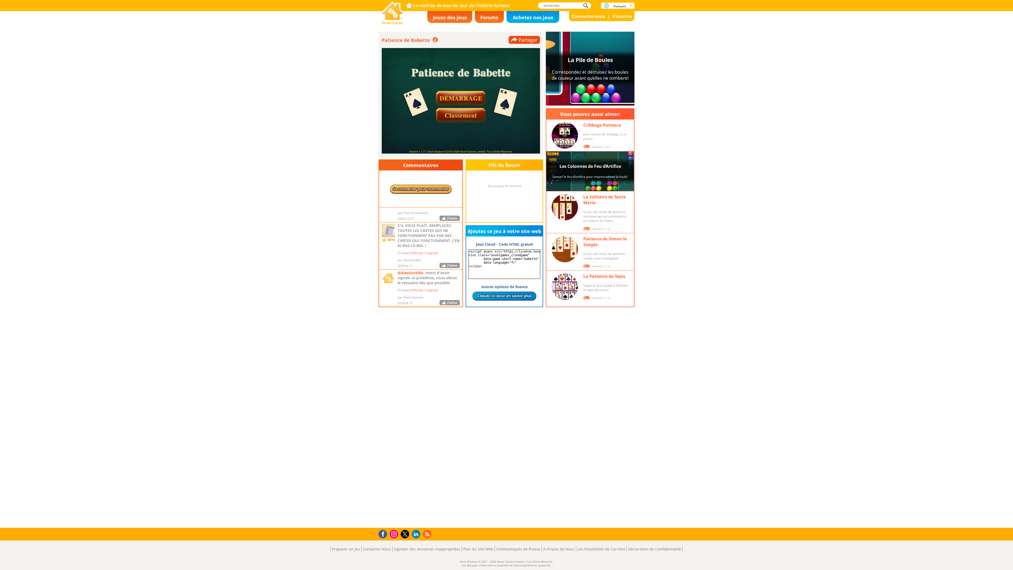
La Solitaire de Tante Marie (604, 200)
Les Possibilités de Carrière (601, 549)
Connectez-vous (588, 16)
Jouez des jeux (450, 17)
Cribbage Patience (602, 125)
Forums (489, 17)
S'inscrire (622, 16)
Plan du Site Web (478, 549)
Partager (528, 40)
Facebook (384, 533)
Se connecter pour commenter (421, 188)
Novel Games (393, 11)
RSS (428, 534)
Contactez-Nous (377, 549)
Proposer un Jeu (346, 549)
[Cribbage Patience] (565, 135)
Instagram (394, 533)
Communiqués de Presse (518, 549)
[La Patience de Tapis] (565, 286)
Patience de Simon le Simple (605, 242)
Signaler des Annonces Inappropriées (427, 549)
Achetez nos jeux (533, 17)
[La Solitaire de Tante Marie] (565, 207)
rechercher (587, 5)
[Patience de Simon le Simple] (565, 249)
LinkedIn (417, 534)
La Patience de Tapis (604, 276)
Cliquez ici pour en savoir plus (504, 295)
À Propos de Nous (559, 549)
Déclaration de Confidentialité (654, 549)
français (619, 6)
